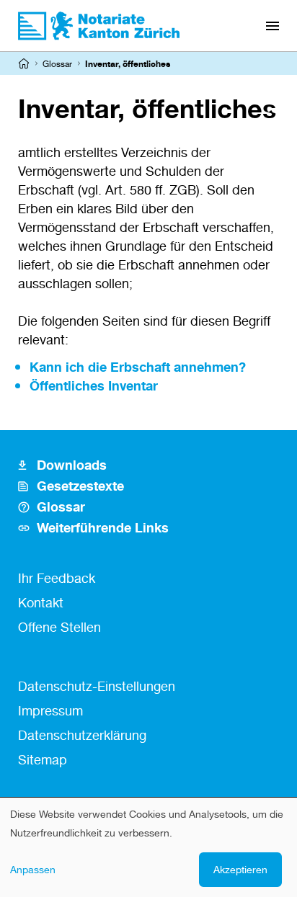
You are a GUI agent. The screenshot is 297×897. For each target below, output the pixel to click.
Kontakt (40, 602)
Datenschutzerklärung (82, 735)
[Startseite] (24, 63)
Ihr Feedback (56, 578)
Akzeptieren (240, 869)
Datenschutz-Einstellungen (96, 686)
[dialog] (148, 847)
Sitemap (42, 759)
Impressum (50, 710)
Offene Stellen (59, 627)
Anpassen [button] (33, 869)
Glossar (57, 63)
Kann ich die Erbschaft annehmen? (138, 367)
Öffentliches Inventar (94, 385)
